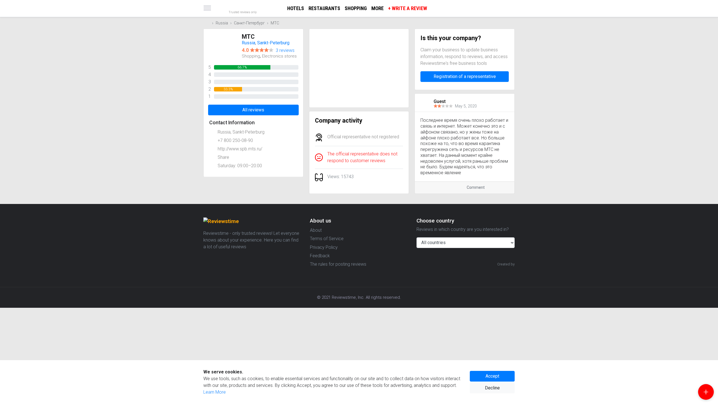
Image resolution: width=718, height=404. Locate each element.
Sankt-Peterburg (273, 42)
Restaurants (324, 8)
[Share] (501, 187)
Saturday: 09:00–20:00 (240, 165)
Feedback (320, 255)
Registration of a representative (465, 76)
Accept (492, 376)
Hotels (295, 8)
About (316, 230)
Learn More (214, 392)
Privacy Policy (324, 247)
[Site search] (507, 8)
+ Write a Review (407, 8)
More (377, 8)
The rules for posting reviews (338, 264)
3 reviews (285, 50)
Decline (492, 388)
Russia (222, 23)
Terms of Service (327, 238)
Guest (440, 101)
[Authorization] (512, 4)
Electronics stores (279, 56)
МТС (275, 23)
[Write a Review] (706, 392)
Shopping (356, 8)
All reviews (253, 110)
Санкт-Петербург (249, 23)
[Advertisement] (359, 68)
